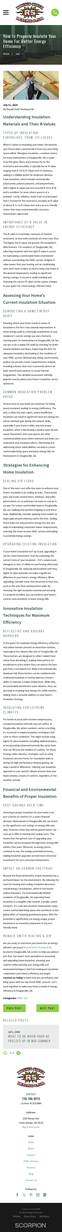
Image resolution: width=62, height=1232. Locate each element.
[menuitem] (16, 1216)
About (31, 1148)
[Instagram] (38, 1195)
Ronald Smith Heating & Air (37, 947)
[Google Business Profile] (44, 1195)
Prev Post (14, 1008)
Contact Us (31, 1180)
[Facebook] (17, 1195)
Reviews (31, 1167)
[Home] (29, 12)
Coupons (31, 1154)
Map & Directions (31, 1127)
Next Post (47, 1008)
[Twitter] (24, 1195)
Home (31, 1142)
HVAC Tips (22, 998)
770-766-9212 (31, 1098)
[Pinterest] (31, 1195)
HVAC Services (31, 1161)
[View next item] (18, 1053)
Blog (31, 1173)
